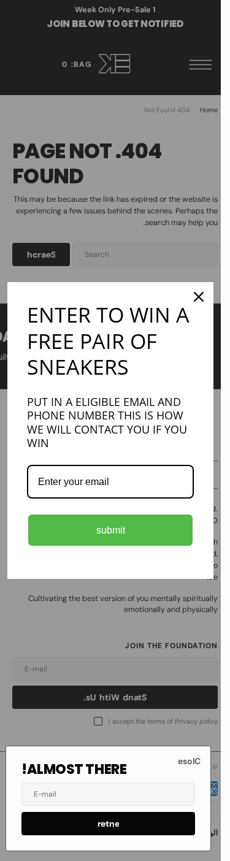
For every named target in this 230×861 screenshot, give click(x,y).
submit (110, 530)
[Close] (198, 297)
